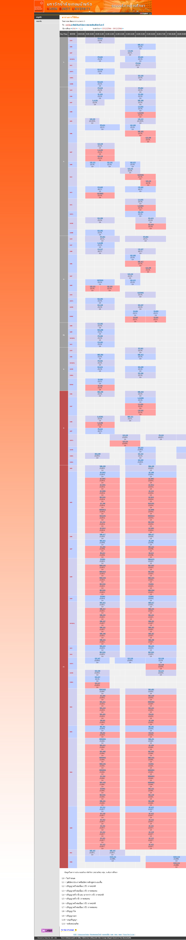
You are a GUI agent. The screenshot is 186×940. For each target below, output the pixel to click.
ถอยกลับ (39, 21)
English (145, 13)
